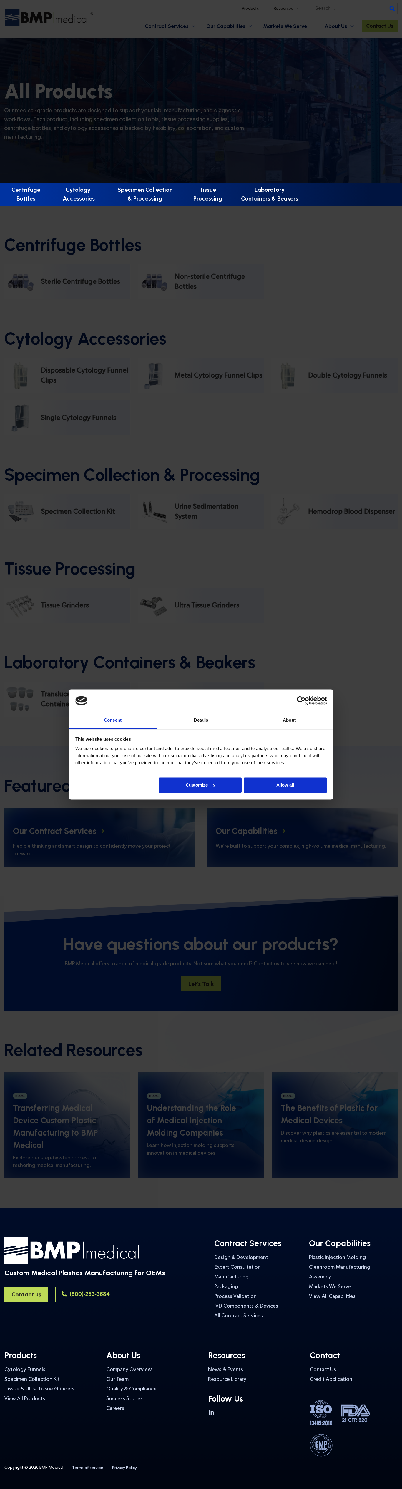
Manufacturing (231, 1277)
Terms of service (87, 1467)
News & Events (225, 1369)
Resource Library (227, 1379)
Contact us (26, 1294)
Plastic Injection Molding (337, 1257)
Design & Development (241, 1257)
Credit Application (331, 1379)
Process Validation (235, 1296)
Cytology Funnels (24, 1369)
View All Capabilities (332, 1296)
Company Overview (129, 1369)
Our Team (117, 1379)
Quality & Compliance (131, 1389)
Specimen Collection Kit (32, 1379)
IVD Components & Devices (246, 1306)
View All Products (24, 1398)
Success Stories (124, 1398)
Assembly (320, 1277)
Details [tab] (201, 719)
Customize (197, 785)
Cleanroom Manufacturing (339, 1267)
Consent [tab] (113, 719)
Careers (115, 1408)
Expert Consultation (237, 1267)
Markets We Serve (330, 1286)
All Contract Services (238, 1316)
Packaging (226, 1286)
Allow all (285, 785)
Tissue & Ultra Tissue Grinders (39, 1389)
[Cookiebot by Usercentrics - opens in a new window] (301, 700)
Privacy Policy (124, 1467)
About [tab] (289, 719)
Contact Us (323, 1369)
